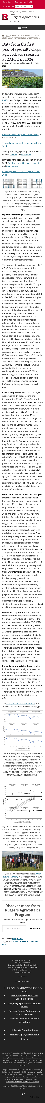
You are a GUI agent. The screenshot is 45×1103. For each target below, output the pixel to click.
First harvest (13, 163)
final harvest (12, 166)
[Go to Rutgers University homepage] (5, 17)
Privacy (24, 1039)
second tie (26, 154)
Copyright (6, 1086)
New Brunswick (20, 2)
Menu (24, 28)
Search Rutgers (8, 6)
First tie (13, 154)
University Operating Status (25, 1030)
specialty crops (27, 941)
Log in (23, 1093)
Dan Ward (27, 63)
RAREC (5, 100)
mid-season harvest (29, 163)
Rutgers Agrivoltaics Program (24, 19)
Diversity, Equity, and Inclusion (24, 1034)
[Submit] (31, 6)
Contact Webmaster (23, 981)
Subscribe (35, 928)
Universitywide (8, 2)
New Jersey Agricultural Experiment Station (23, 13)
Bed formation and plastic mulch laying (20, 134)
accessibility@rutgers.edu (14, 1079)
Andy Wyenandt (12, 63)
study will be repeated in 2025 (20, 703)
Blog (14, 938)
